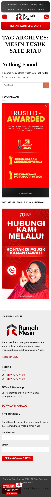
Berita (11, 9)
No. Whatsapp (8, 432)
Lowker (40, 9)
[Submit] (46, 85)
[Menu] (4, 17)
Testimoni (23, 4)
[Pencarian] (46, 17)
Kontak (31, 9)
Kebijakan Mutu (10, 356)
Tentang (33, 4)
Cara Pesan (21, 9)
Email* (5, 445)
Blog (41, 4)
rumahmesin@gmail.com (25, 25)
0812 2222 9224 (14, 375)
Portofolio (12, 4)
